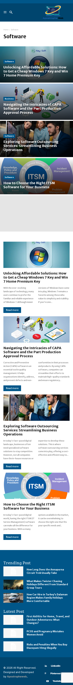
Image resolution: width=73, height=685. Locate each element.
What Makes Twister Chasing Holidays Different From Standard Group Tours (47, 584)
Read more (12, 310)
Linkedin (55, 665)
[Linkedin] (46, 666)
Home (5, 30)
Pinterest (55, 673)
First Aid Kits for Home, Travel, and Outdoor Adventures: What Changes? (48, 620)
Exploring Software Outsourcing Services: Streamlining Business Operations (30, 430)
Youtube (57, 681)
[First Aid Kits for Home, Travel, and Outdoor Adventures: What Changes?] (13, 620)
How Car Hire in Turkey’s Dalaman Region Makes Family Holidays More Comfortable (47, 598)
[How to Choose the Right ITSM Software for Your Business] (36, 176)
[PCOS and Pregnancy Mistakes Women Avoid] (13, 633)
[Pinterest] (45, 674)
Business (9, 99)
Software (9, 61)
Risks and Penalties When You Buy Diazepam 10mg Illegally (47, 646)
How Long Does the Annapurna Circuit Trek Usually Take (45, 571)
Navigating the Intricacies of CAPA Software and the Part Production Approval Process (32, 352)
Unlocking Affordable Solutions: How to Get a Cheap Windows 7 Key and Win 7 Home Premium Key (35, 277)
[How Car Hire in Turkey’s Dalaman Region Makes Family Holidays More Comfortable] (13, 598)
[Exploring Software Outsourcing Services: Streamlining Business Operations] (36, 139)
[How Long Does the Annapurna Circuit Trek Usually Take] (13, 571)
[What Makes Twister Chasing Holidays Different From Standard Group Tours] (13, 585)
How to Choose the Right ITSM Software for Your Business (29, 506)
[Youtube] (48, 681)
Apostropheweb (17, 676)
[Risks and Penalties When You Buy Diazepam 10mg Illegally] (13, 646)
